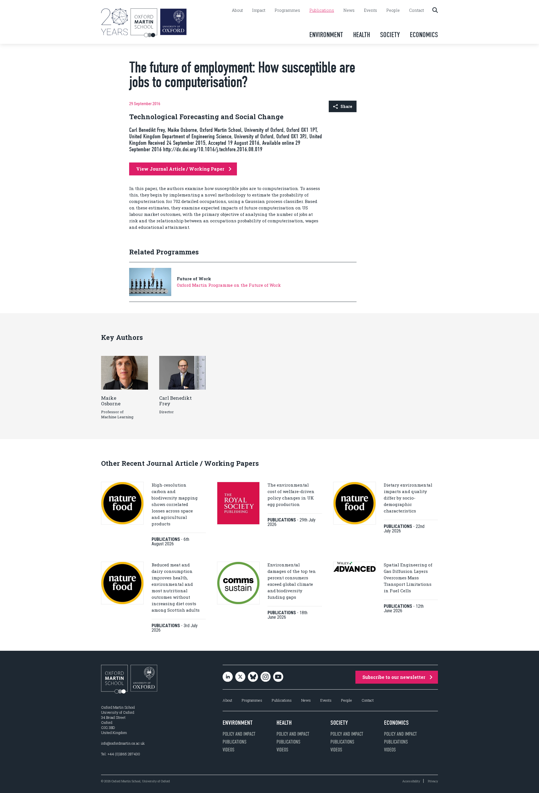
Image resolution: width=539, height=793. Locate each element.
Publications (321, 10)
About (237, 10)
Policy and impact (239, 733)
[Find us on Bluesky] (253, 677)
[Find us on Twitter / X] (240, 677)
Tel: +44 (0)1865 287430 (120, 753)
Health (361, 35)
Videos (228, 749)
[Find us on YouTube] (278, 677)
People (393, 10)
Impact (258, 10)
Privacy (433, 781)
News (349, 10)
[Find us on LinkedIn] (228, 677)
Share (346, 106)
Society (390, 35)
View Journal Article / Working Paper (180, 169)
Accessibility (411, 781)
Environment (326, 35)
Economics (424, 35)
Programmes (287, 10)
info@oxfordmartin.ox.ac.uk (123, 743)
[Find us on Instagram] (266, 677)
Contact (416, 10)
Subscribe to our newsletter (393, 677)
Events (370, 10)
